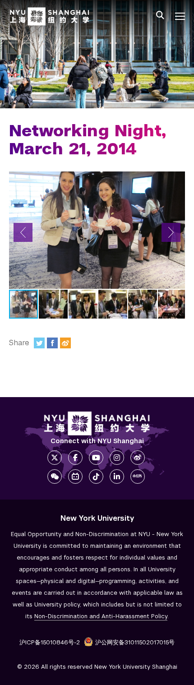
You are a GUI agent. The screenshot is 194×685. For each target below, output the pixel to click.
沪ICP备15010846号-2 (49, 642)
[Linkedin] (117, 476)
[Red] (137, 476)
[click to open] (180, 16)
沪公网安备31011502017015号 (135, 642)
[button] (23, 232)
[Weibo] (65, 343)
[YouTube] (96, 457)
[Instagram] (117, 457)
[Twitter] (39, 343)
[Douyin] (96, 476)
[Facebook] (52, 343)
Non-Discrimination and (100, 616)
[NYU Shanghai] (97, 423)
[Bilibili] (75, 476)
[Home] (49, 16)
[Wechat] (54, 476)
